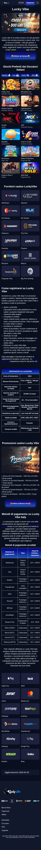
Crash (24, 75)
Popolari (4, 75)
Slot (33, 75)
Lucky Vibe (21, 50)
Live (14, 75)
